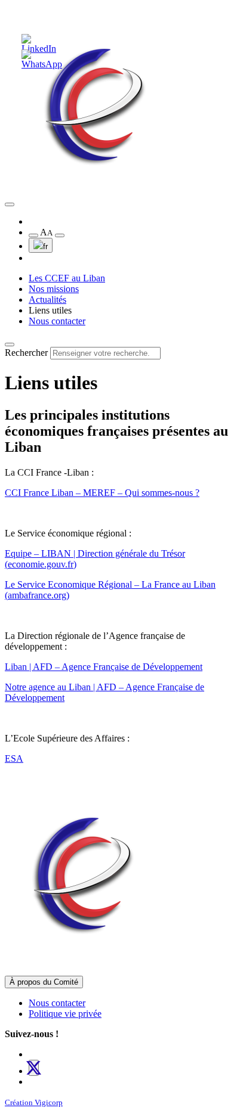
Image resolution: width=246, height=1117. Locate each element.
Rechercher (26, 352)
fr (45, 246)
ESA (14, 758)
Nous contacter (57, 321)
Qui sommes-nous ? (162, 493)
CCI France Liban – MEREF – (65, 493)
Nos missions (54, 289)
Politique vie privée (65, 1014)
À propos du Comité (44, 982)
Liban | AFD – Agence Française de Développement (103, 667)
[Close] (9, 344)
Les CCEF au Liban (67, 278)
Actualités (47, 299)
